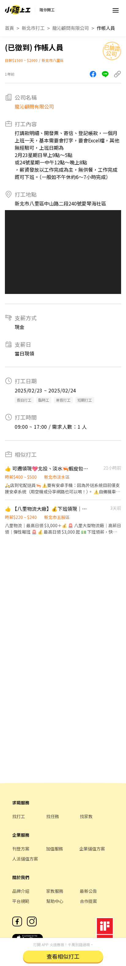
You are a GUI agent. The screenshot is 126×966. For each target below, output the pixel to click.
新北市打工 (33, 28)
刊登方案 (20, 849)
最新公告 (88, 891)
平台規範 (20, 901)
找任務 (52, 816)
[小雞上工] (18, 10)
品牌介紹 (20, 891)
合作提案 (88, 901)
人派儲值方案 (25, 859)
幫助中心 (54, 901)
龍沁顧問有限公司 (70, 28)
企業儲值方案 (92, 849)
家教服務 (54, 891)
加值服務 (54, 849)
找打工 (18, 816)
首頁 (9, 28)
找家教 (86, 816)
